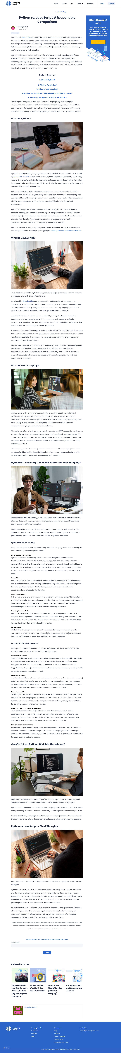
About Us (57, 1033)
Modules (34, 1033)
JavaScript (25, 37)
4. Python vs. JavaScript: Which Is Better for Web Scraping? (47, 93)
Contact (90, 3)
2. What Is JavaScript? (47, 85)
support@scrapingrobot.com (89, 1030)
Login (102, 3)
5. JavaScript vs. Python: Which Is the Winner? (47, 97)
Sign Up (111, 3)
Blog (55, 1030)
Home (56, 3)
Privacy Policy (58, 1039)
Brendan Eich (28, 301)
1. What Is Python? (47, 80)
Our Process (35, 1030)
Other (79, 3)
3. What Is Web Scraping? (47, 89)
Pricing (64, 3)
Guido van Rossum (21, 177)
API (72, 3)
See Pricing (98, 42)
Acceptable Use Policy (61, 1042)
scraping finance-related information (66, 231)
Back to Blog (62, 12)
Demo (33, 1036)
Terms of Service (59, 1036)
